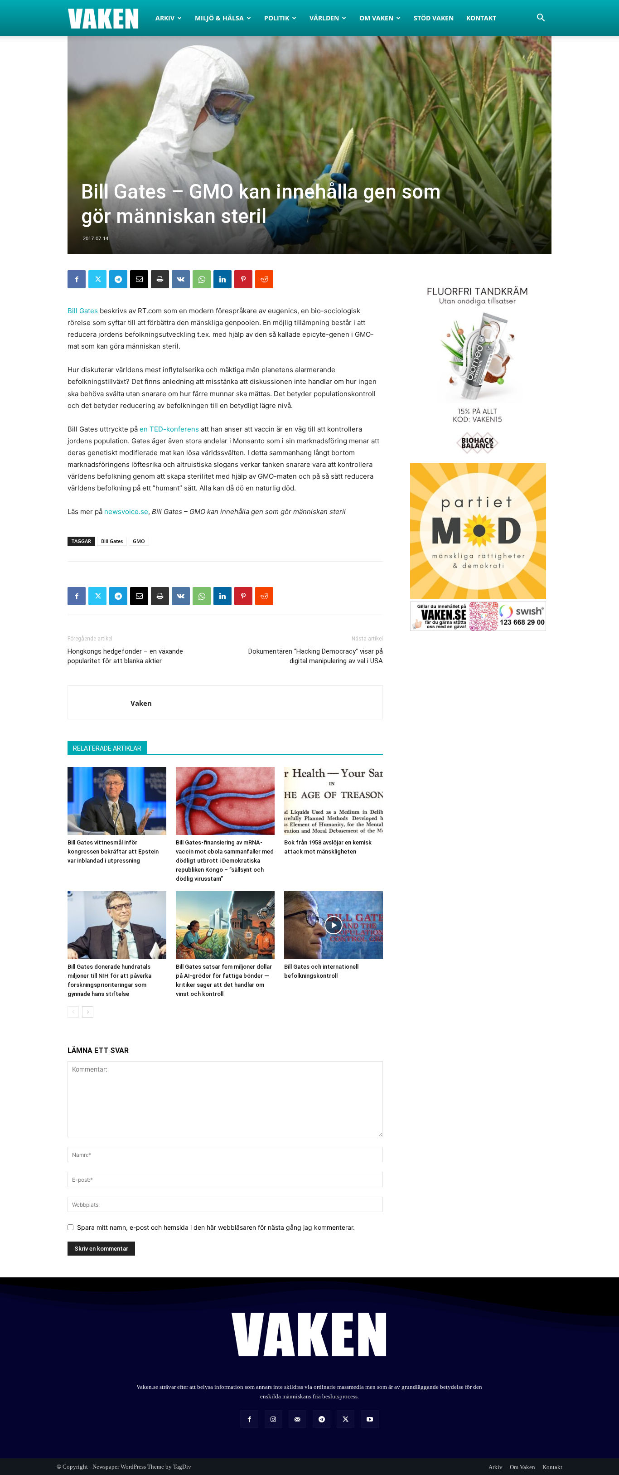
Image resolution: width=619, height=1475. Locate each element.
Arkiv (164, 18)
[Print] (160, 279)
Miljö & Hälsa (219, 18)
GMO (139, 541)
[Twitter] (97, 279)
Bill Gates (83, 310)
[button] (540, 19)
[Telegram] (118, 279)
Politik (276, 18)
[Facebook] (77, 279)
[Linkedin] (222, 279)
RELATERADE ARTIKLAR (107, 748)
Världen (324, 18)
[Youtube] (369, 1419)
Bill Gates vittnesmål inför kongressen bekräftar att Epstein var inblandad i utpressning (113, 851)
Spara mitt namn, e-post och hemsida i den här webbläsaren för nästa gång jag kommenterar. (216, 1227)
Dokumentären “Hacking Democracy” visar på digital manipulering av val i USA (315, 656)
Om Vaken (376, 18)
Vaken (141, 703)
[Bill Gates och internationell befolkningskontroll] (333, 925)
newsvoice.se (126, 511)
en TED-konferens (169, 429)
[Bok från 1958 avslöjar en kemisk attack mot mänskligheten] (333, 801)
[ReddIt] (264, 279)
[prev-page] (73, 1012)
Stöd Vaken (434, 18)
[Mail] (297, 1419)
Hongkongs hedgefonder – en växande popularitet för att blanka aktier (125, 656)
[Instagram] (273, 1419)
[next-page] (87, 1012)
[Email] (139, 279)
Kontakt (481, 18)
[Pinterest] (243, 279)
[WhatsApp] (202, 279)
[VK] (181, 279)
